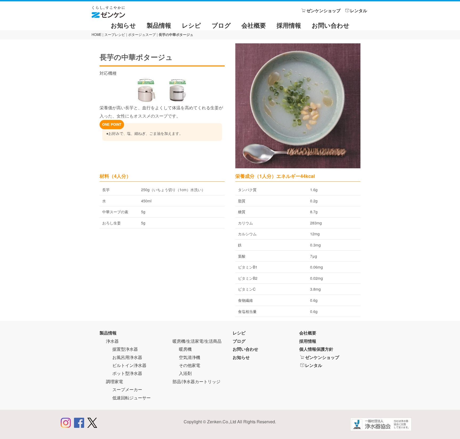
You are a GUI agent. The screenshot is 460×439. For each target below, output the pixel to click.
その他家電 (189, 365)
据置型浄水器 (125, 349)
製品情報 (159, 25)
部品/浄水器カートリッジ (196, 381)
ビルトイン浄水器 (129, 365)
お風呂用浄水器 (127, 357)
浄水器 (112, 341)
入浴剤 (185, 373)
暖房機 (185, 349)
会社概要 (253, 25)
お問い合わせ (331, 25)
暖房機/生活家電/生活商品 (196, 341)
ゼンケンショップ (323, 10)
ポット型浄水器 (127, 373)
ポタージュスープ (142, 34)
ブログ (221, 25)
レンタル (358, 10)
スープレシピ (114, 34)
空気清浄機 (189, 357)
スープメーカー (127, 389)
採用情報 (289, 25)
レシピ (191, 25)
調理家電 (114, 381)
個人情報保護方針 (316, 349)
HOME (96, 34)
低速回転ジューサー (131, 398)
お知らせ (123, 25)
